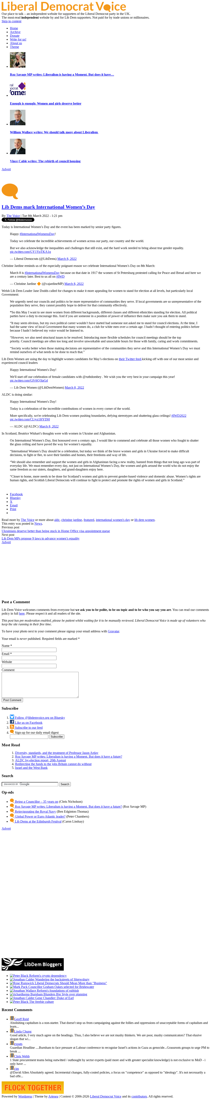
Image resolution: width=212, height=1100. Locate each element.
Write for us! (18, 39)
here (22, 613)
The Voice (13, 215)
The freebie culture (41, 1001)
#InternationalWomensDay (37, 234)
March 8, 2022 (67, 258)
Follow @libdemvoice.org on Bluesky (39, 717)
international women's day (113, 520)
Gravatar (113, 631)
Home (14, 28)
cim (16, 1068)
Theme (14, 47)
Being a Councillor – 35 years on (36, 801)
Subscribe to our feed (28, 727)
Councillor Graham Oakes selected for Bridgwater (61, 987)
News (38, 523)
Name (6, 645)
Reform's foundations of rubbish (57, 990)
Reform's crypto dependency (47, 975)
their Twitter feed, (130, 359)
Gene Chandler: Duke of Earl (54, 998)
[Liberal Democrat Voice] (64, 11)
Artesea (53, 1096)
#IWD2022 (178, 415)
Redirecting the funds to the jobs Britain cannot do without (53, 764)
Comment (8, 670)
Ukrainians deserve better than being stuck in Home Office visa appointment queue (56, 531)
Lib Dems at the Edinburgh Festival (37, 821)
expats (18, 1044)
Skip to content (11, 21)
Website (7, 662)
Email (5, 654)
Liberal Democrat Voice (105, 1096)
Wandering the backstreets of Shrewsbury (61, 979)
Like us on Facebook (28, 722)
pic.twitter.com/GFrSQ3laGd (29, 380)
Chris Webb (22, 1056)
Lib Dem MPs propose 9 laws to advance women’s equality (41, 538)
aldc (57, 520)
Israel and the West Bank (31, 767)
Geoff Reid (21, 1019)
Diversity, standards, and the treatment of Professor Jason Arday (56, 753)
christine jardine (71, 520)
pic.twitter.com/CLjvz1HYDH (30, 419)
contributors (139, 1096)
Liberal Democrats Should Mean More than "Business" (70, 983)
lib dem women (144, 520)
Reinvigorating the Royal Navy (35, 811)
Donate (14, 35)
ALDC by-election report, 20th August (40, 760)
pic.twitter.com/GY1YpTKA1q (30, 251)
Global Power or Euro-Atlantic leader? (39, 816)
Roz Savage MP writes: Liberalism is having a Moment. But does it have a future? (68, 756)
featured (89, 520)
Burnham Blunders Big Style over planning (58, 994)
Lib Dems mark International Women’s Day (48, 207)
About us (16, 43)
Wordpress (25, 1096)
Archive (15, 32)
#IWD (60, 276)
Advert (6, 169)
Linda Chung (22, 1031)
